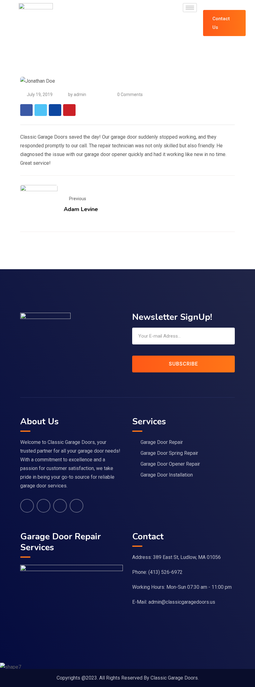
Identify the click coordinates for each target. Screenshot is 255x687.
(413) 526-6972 (165, 572)
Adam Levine (81, 209)
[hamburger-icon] (190, 7)
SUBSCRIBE (183, 364)
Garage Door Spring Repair (169, 453)
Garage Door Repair (162, 442)
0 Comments (130, 94)
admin (80, 94)
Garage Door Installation (167, 475)
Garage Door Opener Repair (170, 464)
